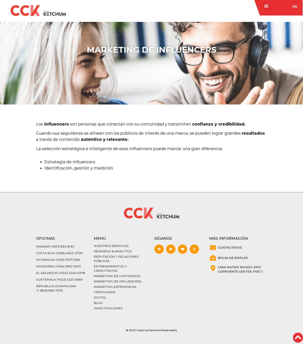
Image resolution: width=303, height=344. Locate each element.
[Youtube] (182, 249)
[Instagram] (194, 249)
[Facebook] (170, 249)
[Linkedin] (159, 249)
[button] (266, 5)
